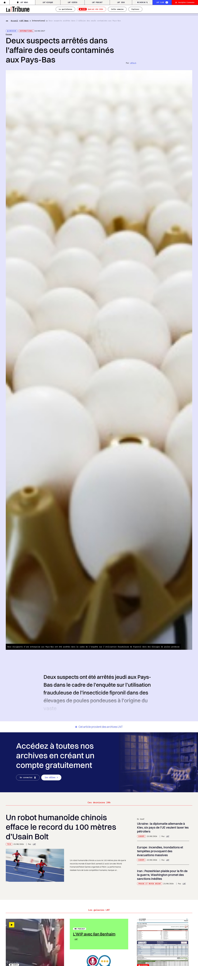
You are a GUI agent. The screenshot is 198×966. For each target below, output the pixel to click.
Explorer (135, 9)
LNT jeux (121, 2)
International (38, 21)
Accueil (14, 21)
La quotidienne (65, 9)
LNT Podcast (97, 2)
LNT (34, 844)
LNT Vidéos (72, 2)
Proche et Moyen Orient (149, 884)
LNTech (133, 63)
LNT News (24, 2)
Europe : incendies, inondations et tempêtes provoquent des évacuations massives (160, 851)
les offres (50, 777)
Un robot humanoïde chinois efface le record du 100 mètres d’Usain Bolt (61, 826)
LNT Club (160, 2)
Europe (9, 34)
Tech (9, 844)
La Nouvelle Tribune (17, 9)
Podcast (81, 929)
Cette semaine (117, 9)
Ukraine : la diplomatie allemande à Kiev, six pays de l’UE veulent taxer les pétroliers (163, 827)
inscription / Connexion (186, 2)
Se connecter (26, 777)
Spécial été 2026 (92, 9)
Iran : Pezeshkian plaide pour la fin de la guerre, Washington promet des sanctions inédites (162, 875)
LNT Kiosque (48, 2)
